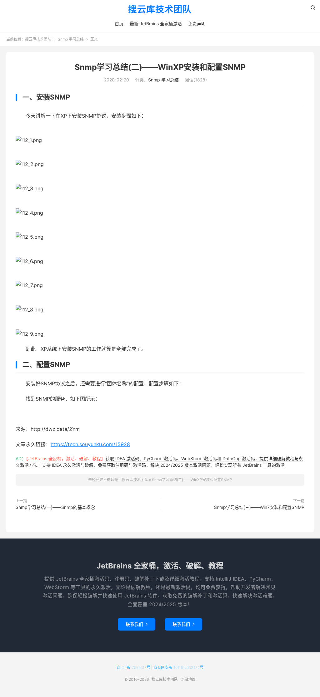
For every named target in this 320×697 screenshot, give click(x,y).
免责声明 (197, 23)
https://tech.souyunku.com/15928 (90, 444)
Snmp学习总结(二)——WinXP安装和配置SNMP (160, 67)
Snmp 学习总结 (71, 39)
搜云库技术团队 (160, 10)
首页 (119, 23)
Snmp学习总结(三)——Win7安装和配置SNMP (259, 507)
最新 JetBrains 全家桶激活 (156, 23)
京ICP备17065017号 (133, 667)
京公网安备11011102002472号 (178, 667)
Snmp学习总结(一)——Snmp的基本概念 (55, 507)
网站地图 (188, 679)
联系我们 (137, 624)
